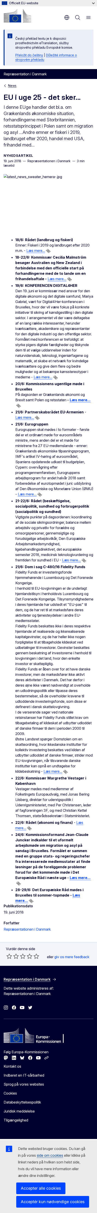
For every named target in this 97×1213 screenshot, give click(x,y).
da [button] (67, 17)
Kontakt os (12, 1066)
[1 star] (9, 956)
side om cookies (50, 1155)
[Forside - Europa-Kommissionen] (17, 15)
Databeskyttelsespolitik (22, 1102)
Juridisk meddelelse (19, 1111)
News (12, 85)
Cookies (10, 1093)
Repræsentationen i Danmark (27, 929)
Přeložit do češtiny (29, 55)
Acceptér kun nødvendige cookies (53, 1201)
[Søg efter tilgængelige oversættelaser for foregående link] (48, 251)
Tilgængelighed (16, 1120)
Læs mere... (35, 250)
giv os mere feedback (71, 957)
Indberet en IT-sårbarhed (24, 1075)
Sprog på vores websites (24, 1084)
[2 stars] (12, 956)
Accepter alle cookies (41, 1188)
